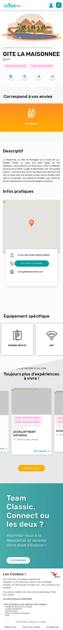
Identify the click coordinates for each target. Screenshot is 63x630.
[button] (31, 223)
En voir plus (31, 468)
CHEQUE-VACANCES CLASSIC (15, 66)
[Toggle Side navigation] (51, 5)
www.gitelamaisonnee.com (30, 272)
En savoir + (42, 451)
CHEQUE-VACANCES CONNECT (42, 66)
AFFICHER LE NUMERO (32, 263)
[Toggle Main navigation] (59, 5)
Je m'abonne (18, 560)
